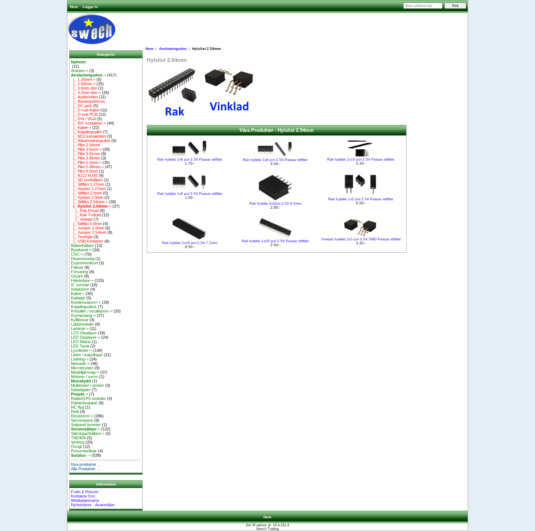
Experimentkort (84, 263)
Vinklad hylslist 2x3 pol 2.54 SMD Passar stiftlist (361, 239)
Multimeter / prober (87, 385)
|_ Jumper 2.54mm (88, 232)
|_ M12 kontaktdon (88, 136)
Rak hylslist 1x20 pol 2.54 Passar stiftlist (275, 241)
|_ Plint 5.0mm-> (86, 162)
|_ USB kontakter (87, 241)
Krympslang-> (83, 315)
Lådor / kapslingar (87, 355)
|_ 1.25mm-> (83, 79)
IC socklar (80, 285)
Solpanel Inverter (86, 424)
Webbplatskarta (85, 500)
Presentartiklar (84, 451)
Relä (75, 411)
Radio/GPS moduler (88, 398)
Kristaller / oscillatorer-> (91, 311)
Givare (77, 276)
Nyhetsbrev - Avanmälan (93, 505)
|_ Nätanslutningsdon (90, 140)
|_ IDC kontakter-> (88, 123)
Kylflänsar (79, 320)
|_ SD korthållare (87, 180)
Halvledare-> (82, 280)
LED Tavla (80, 346)
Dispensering (82, 258)
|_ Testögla (81, 237)
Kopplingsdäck (84, 306)
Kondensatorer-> (86, 302)
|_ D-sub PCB (84, 114)
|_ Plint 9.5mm (84, 171)
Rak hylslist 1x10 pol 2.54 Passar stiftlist (360, 159)
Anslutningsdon (173, 49)
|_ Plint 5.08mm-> (87, 167)
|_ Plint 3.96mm (85, 158)
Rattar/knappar (84, 403)
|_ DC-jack (81, 105)
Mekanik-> (80, 363)
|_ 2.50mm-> (83, 84)
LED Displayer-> (85, 337)
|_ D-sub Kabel (85, 110)
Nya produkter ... (86, 464)
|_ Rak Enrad (85, 210)
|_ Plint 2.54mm (85, 145)
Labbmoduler (82, 324)
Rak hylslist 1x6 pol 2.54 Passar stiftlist (189, 159)
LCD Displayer (84, 333)
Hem (74, 7)
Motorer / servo (84, 376)
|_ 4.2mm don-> (86, 92)
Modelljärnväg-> (85, 372)
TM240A (78, 438)
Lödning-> (79, 359)
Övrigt (76, 446)
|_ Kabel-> (81, 127)
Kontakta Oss (83, 496)
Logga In (90, 7)
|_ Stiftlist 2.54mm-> (89, 202)
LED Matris (81, 341)
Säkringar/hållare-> (87, 433)
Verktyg (77, 442)
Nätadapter (81, 390)
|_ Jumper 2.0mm (87, 228)
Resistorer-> (82, 416)
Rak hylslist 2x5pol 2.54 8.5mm (275, 203)
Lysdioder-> (81, 350)
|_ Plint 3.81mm (85, 154)
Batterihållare (82, 245)
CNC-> (77, 254)
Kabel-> (77, 293)
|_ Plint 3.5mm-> (86, 149)
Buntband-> (81, 250)
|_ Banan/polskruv (88, 101)
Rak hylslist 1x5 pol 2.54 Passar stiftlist (189, 194)
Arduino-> (79, 70)
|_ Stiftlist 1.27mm (87, 184)
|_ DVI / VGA (83, 119)
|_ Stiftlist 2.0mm (86, 193)
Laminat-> (79, 328)
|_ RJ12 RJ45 (84, 175)
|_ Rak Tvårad (86, 215)
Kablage (78, 298)
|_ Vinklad (81, 219)
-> (88, 75)
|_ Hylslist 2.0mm (87, 197)
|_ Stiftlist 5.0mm (86, 223)
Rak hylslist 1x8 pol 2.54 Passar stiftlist (275, 160)
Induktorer (80, 289)
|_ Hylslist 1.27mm (88, 188)
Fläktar (77, 267)
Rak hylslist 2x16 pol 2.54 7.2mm (189, 243)
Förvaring (79, 272)
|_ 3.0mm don (84, 88)
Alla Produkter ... (85, 469)
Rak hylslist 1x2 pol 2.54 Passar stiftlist (360, 199)
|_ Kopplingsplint (86, 132)
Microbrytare (82, 368)
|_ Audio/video (84, 97)
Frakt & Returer (85, 491)
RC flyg (77, 407)
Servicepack (82, 420)
